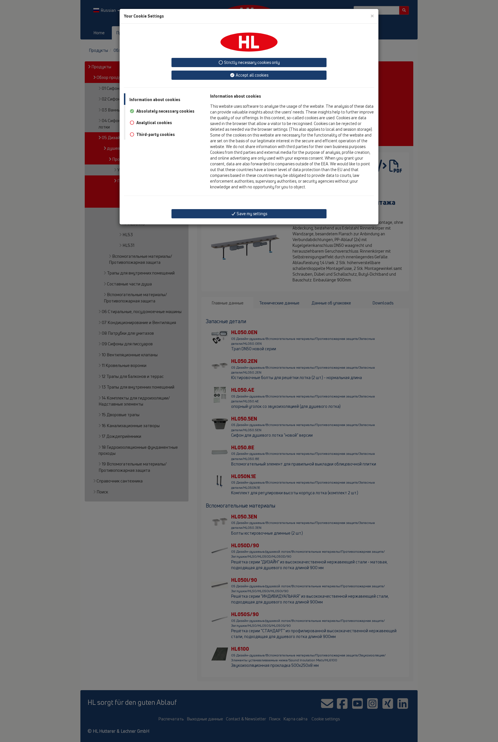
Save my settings (251, 213)
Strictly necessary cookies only (251, 62)
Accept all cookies (251, 75)
